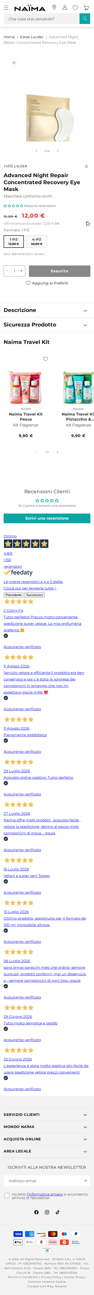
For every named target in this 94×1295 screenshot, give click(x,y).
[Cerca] (85, 18)
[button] (6, 8)
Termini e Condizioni (23, 1277)
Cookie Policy (74, 1277)
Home (9, 37)
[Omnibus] (88, 224)
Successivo (34, 595)
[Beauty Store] (54, 7)
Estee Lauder (32, 37)
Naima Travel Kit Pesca (26, 417)
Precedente (13, 595)
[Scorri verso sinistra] (36, 151)
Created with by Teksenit (47, 1286)
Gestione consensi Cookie (47, 1281)
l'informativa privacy (45, 1194)
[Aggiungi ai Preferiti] (45, 359)
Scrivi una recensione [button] (47, 518)
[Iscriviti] (85, 1180)
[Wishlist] (75, 7)
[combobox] (47, 18)
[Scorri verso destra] (57, 151)
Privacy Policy (51, 1277)
